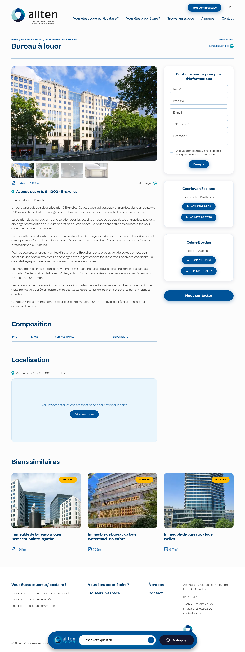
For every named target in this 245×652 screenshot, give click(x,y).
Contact (228, 18)
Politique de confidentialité (42, 643)
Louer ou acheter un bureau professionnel (40, 593)
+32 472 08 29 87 (200, 271)
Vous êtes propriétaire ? (143, 18)
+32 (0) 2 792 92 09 (199, 609)
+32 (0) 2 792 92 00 (199, 604)
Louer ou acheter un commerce (33, 606)
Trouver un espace (180, 18)
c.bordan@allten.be (199, 251)
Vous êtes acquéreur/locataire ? (96, 18)
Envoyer (198, 164)
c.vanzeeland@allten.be (199, 197)
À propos (207, 18)
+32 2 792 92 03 (200, 260)
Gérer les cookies (84, 414)
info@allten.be (192, 613)
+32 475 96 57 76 (201, 217)
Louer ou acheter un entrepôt (31, 599)
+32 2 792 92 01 (201, 206)
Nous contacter (198, 295)
